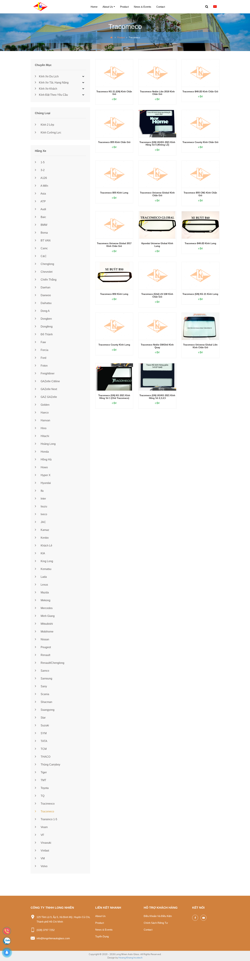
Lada (43, 576)
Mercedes (46, 608)
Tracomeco (47, 811)
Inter (43, 498)
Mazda (44, 592)
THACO (45, 756)
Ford (43, 357)
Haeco (44, 412)
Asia (43, 193)
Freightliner (47, 373)
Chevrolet (46, 271)
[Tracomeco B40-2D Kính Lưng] (200, 225)
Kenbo (44, 537)
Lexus (44, 584)
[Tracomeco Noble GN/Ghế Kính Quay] (157, 326)
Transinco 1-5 (48, 819)
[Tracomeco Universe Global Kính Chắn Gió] (157, 174)
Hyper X (45, 475)
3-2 (42, 170)
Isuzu (43, 506)
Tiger (43, 772)
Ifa (42, 490)
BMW (43, 224)
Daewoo (45, 295)
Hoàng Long (48, 443)
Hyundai (45, 483)
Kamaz (44, 529)
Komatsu (45, 569)
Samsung (46, 678)
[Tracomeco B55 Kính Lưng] (114, 174)
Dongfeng (46, 326)
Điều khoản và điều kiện (158, 916)
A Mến (44, 185)
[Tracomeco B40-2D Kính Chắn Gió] (200, 73)
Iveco (43, 514)
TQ (42, 795)
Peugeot (45, 647)
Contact (160, 6)
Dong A (45, 310)
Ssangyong (47, 709)
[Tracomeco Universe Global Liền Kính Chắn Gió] (200, 326)
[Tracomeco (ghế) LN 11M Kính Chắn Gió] (157, 276)
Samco (44, 670)
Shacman (46, 702)
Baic (43, 217)
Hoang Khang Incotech (131, 957)
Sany (43, 686)
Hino (43, 428)
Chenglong (47, 264)
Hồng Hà (46, 459)
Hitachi (44, 436)
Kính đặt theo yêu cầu (53, 94)
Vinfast (44, 850)
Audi (43, 209)
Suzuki (44, 725)
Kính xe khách (47, 88)
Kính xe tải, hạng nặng (53, 82)
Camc (44, 248)
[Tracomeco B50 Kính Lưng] (114, 276)
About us (108, 6)
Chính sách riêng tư (156, 922)
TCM (43, 748)
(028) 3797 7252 (46, 930)
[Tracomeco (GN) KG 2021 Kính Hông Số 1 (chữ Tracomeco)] (114, 377)
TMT (43, 780)
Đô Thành (46, 334)
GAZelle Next (48, 389)
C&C (43, 256)
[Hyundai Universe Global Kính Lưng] (157, 225)
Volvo (43, 866)
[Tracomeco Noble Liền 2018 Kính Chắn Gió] (157, 73)
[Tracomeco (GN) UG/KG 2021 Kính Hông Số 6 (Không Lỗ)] (157, 124)
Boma (44, 232)
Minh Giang (47, 615)
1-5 (42, 162)
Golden (44, 404)
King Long (46, 561)
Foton (44, 365)
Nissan (44, 639)
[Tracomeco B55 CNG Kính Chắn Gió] (200, 174)
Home (94, 6)
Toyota (44, 788)
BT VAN (45, 240)
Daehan (45, 287)
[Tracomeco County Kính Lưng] (114, 326)
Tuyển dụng (102, 936)
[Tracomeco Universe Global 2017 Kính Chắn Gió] (114, 225)
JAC (43, 522)
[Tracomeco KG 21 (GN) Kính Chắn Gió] (114, 73)
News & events (142, 6)
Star (43, 717)
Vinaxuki (45, 842)
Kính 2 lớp (47, 124)
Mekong (45, 600)
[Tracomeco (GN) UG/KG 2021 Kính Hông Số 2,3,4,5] (157, 377)
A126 (43, 177)
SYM (43, 733)
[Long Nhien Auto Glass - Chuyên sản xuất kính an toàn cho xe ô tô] (41, 6)
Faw (43, 342)
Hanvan (45, 420)
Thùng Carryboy (50, 764)
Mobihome (46, 631)
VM (42, 858)
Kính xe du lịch (48, 76)
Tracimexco (47, 803)
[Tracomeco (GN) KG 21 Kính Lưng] (200, 276)
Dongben (46, 318)
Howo (44, 467)
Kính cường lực (50, 132)
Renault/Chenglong (52, 662)
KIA (42, 553)
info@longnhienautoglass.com (53, 938)
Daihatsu (46, 303)
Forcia (44, 350)
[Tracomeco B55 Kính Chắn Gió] (114, 124)
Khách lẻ (46, 545)
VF (42, 834)
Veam (44, 827)
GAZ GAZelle (48, 396)
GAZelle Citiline (50, 381)
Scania (44, 694)
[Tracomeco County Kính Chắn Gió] (200, 124)
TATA (43, 741)
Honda (44, 451)
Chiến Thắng (48, 279)
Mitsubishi (46, 623)
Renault (45, 655)
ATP (43, 201)
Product (124, 6)
